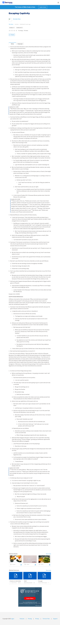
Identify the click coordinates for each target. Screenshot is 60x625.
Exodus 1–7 (12, 27)
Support (55, 618)
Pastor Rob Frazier (42, 582)
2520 (25, 581)
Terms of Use (46, 618)
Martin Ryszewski (28, 582)
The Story (11, 24)
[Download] (21, 565)
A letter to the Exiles (15, 581)
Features (22, 618)
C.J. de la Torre (13, 582)
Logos (12, 618)
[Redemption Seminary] (30, 597)
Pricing (30, 618)
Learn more (42, 7)
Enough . (40, 581)
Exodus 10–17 (19, 27)
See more (48, 554)
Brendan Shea (16, 19)
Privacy (37, 618)
